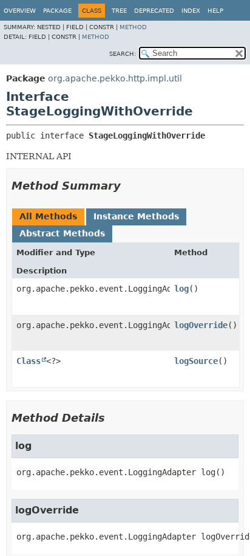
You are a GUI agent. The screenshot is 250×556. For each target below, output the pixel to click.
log (181, 288)
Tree (119, 10)
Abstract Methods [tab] (62, 233)
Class (28, 361)
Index (190, 10)
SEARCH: (122, 53)
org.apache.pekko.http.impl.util (115, 78)
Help (215, 10)
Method (133, 27)
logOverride (201, 325)
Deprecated (154, 10)
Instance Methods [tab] (136, 216)
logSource (196, 361)
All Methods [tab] (48, 216)
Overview (20, 10)
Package (57, 10)
